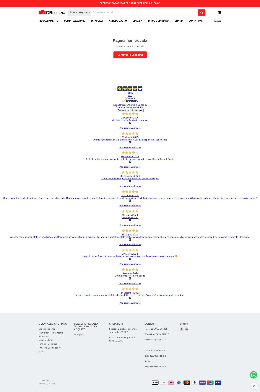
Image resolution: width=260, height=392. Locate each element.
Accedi (217, 21)
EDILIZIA (138, 21)
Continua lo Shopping (130, 54)
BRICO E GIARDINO (158, 21)
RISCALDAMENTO (48, 21)
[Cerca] (201, 12)
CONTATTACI (196, 21)
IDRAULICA (97, 21)
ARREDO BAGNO (118, 21)
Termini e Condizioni (48, 344)
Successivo (136, 110)
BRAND (179, 21)
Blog (41, 352)
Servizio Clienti (46, 340)
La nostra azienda (47, 329)
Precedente (123, 110)
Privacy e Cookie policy (50, 348)
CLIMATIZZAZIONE (74, 21)
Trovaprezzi (79, 334)
